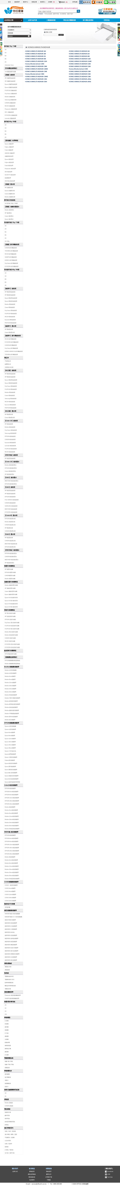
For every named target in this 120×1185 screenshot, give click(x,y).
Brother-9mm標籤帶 (10, 679)
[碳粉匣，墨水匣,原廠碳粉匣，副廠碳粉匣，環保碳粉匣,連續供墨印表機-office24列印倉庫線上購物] (14, 10)
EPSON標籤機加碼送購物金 (12, 660)
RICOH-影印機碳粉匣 (10, 254)
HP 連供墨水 (8, 213)
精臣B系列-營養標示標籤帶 (12, 954)
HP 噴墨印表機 (9, 569)
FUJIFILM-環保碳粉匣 (11, 313)
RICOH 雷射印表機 (10, 641)
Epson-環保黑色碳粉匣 (11, 298)
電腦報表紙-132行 (9, 979)
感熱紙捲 (7, 970)
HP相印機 (7, 907)
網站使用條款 (32, 1174)
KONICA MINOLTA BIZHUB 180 (35, 54)
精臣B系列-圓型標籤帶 (11, 944)
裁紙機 (6, 1036)
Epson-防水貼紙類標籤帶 (11, 779)
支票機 (6, 1039)
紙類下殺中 (70, 14)
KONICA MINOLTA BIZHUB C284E (36, 69)
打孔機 (6, 1055)
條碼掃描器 (8, 1045)
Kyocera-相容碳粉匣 (10, 442)
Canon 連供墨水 (9, 216)
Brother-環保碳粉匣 (10, 304)
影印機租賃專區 (88, 20)
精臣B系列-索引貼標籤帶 (11, 951)
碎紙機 (6, 1024)
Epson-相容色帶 (9, 159)
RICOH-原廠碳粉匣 (10, 106)
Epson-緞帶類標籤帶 (10, 754)
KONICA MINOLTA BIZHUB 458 (79, 56)
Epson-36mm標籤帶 (10, 748)
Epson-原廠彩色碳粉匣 (11, 87)
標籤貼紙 (7, 1067)
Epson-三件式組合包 (10, 751)
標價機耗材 (8, 1083)
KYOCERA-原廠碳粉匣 (11, 115)
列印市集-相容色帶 (10, 181)
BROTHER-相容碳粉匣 (11, 509)
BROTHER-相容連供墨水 (11, 481)
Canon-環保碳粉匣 (10, 307)
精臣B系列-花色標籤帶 (11, 935)
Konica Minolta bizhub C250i (34, 64)
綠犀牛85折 (56, 14)
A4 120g (7, 241)
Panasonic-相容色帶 (10, 168)
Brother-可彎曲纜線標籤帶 (12, 713)
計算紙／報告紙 (9, 1150)
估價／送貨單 (8, 1143)
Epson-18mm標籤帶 (10, 741)
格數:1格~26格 (9, 1061)
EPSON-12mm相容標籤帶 (12, 797)
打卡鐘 (6, 1033)
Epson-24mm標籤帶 (10, 745)
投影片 (6, 1086)
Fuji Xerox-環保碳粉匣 (11, 310)
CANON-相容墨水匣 (10, 525)
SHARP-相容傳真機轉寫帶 (12, 998)
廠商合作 (75, 8)
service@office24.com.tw (39, 1184)
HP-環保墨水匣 (9, 329)
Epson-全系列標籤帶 (10, 729)
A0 (5, 1093)
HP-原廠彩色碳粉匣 (10, 81)
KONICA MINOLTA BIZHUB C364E (36, 76)
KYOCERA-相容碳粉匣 (11, 512)
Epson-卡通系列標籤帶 (11, 757)
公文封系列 (8, 1140)
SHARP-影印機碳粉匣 (11, 257)
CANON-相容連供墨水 (11, 556)
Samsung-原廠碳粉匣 (10, 99)
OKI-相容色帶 (8, 171)
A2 (5, 1008)
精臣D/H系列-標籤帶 (10, 920)
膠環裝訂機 (8, 1048)
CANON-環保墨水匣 (10, 531)
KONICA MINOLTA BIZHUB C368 (80, 76)
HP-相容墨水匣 (9, 537)
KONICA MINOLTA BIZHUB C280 (36, 66)
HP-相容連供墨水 (9, 474)
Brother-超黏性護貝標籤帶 (12, 710)
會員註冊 (34, 2)
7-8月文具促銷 (48, 14)
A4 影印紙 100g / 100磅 (11, 203)
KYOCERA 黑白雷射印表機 (12, 644)
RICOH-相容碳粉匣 (10, 452)
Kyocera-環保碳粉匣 (10, 319)
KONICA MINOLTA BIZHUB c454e (80, 79)
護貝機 (6, 1027)
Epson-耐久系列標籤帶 (11, 772)
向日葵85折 (63, 14)
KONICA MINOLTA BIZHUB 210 (79, 54)
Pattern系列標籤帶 (10, 760)
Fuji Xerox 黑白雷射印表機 (12, 622)
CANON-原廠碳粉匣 (10, 103)
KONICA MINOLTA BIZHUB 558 (35, 59)
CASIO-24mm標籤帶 (10, 900)
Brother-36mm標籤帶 (10, 692)
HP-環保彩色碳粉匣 (10, 295)
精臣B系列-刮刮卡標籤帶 (11, 947)
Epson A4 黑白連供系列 (11, 600)
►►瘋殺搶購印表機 (10, 71)
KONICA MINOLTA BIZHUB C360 (80, 71)
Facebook (110, 1171)
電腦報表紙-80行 (9, 976)
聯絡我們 (48, 1171)
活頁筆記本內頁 (9, 367)
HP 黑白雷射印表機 (10, 613)
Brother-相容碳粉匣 (10, 427)
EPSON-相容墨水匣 (10, 518)
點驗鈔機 (7, 1042)
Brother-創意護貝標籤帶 (11, 701)
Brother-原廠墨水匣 (10, 197)
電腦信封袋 (8, 988)
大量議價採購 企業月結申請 (63, 8)
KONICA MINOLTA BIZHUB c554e (80, 81)
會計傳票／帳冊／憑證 (11, 1134)
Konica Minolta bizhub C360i (34, 74)
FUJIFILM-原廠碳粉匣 (11, 90)
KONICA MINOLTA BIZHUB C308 (36, 71)
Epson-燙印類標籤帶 (10, 766)
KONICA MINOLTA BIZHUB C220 (80, 59)
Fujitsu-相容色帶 (9, 162)
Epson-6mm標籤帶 (10, 732)
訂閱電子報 (48, 1177)
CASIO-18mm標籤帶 (10, 897)
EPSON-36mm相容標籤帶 (12, 854)
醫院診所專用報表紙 (10, 985)
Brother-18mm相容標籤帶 (12, 819)
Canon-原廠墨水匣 (10, 193)
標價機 (6, 1030)
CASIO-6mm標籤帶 (10, 888)
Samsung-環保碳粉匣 (10, 398)
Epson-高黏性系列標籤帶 (11, 776)
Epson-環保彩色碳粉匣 (11, 301)
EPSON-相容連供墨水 (11, 468)
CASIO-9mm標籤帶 (10, 891)
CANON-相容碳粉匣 (10, 439)
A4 (5, 49)
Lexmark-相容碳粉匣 (10, 445)
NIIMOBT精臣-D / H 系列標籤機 (13, 917)
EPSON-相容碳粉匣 (10, 436)
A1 (5, 1096)
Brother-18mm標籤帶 (10, 685)
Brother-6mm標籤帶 (10, 676)
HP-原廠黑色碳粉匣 (10, 78)
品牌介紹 (15, 1171)
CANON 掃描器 (9, 1106)
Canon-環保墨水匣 (10, 332)
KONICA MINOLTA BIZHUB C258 (80, 64)
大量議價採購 (51, 20)
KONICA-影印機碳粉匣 (11, 260)
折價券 (52, 2)
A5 (5, 62)
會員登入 (42, 2)
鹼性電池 (7, 1115)
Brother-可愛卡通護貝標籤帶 (12, 698)
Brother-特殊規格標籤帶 (11, 707)
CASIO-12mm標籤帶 (10, 894)
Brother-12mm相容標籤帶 (12, 816)
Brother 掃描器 (9, 1102)
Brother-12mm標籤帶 (10, 682)
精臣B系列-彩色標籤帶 (11, 923)
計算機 (6, 1020)
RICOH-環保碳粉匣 (10, 316)
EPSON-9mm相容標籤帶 (11, 794)
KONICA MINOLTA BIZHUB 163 (79, 51)
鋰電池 (6, 1124)
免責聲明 (31, 1180)
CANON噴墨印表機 (10, 575)
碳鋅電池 (7, 1118)
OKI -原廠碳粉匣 (9, 112)
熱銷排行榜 (8, 1112)
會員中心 (25, 2)
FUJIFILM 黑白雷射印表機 (12, 629)
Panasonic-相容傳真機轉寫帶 (13, 995)
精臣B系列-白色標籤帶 (11, 926)
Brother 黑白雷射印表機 (11, 632)
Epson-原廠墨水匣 (10, 190)
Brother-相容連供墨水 (10, 465)
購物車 (64, 2)
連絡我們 (17, 2)
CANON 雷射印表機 (10, 638)
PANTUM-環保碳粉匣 (10, 323)
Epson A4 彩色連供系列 (11, 597)
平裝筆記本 (8, 361)
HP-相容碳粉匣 (9, 424)
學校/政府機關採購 (69, 20)
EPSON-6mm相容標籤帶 (11, 791)
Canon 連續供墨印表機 (11, 591)
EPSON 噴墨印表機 (10, 572)
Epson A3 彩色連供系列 (11, 603)
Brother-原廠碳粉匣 (10, 96)
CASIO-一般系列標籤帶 (11, 885)
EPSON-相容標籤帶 (10, 788)
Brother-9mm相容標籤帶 (11, 813)
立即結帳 (74, 2)
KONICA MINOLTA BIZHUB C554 (36, 81)
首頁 (9, 2)
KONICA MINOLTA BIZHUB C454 (36, 79)
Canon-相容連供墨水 (10, 471)
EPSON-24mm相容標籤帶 (12, 804)
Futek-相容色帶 (9, 165)
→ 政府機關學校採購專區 (46, 8)
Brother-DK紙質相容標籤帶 (12, 828)
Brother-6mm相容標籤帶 (11, 810)
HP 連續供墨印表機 (10, 588)
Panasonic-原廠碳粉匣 (11, 109)
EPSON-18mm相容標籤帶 (12, 801)
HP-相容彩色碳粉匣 (10, 493)
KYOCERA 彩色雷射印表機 (12, 647)
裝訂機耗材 (8, 1077)
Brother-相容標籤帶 (10, 807)
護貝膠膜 (7, 1074)
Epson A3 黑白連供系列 (11, 607)
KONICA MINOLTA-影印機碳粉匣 (14, 351)
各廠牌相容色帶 (9, 156)
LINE (108, 1174)
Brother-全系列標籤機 (10, 670)
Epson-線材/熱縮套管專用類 (12, 782)
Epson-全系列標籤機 (10, 726)
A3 (5, 52)
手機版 (49, 1180)
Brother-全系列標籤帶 (10, 673)
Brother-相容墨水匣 (10, 521)
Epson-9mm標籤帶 (10, 735)
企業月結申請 (32, 20)
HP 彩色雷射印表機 (10, 616)
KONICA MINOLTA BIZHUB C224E (80, 61)
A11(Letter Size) (9, 65)
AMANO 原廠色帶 (10, 153)
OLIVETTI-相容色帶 (10, 175)
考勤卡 (6, 1080)
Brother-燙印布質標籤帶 (11, 716)
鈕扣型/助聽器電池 (10, 1121)
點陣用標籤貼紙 (9, 982)
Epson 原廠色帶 (9, 144)
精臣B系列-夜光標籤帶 (11, 960)
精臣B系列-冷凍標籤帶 (11, 957)
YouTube (110, 1177)
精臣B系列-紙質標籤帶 (11, 941)
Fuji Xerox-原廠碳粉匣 (11, 93)
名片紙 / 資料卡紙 (9, 1153)
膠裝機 (6, 1051)
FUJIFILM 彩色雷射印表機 (12, 625)
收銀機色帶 (8, 178)
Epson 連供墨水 (9, 219)
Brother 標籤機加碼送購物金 (12, 663)
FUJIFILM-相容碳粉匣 (11, 448)
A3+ (6, 1014)
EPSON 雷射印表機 (10, 619)
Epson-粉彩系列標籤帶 (11, 763)
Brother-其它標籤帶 (10, 719)
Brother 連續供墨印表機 (11, 585)
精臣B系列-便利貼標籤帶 (11, 938)
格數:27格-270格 (9, 1064)
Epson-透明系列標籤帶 (11, 769)
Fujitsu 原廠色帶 (9, 147)
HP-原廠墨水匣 (9, 187)
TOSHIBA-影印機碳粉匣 (11, 251)
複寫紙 (6, 1146)
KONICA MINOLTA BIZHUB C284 (80, 66)
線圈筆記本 (8, 364)
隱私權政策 (32, 1177)
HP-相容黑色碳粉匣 (10, 458)
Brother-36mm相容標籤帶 (12, 825)
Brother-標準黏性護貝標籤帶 (12, 704)
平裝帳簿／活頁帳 (10, 1137)
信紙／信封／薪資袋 (10, 1131)
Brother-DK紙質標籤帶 (11, 695)
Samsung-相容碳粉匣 (10, 433)
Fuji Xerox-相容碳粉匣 (11, 430)
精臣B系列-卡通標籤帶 (11, 929)
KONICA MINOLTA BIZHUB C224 (36, 61)
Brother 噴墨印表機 (10, 578)
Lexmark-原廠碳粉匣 (10, 118)
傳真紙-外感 (8, 966)
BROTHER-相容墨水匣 (11, 544)
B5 (5, 59)
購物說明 (31, 1171)
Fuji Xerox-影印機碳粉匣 (11, 263)
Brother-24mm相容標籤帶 (12, 822)
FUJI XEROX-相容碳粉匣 (12, 500)
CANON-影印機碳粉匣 (11, 248)
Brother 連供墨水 (9, 210)
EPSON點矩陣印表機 (10, 654)
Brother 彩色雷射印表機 (11, 635)
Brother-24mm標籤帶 (10, 688)
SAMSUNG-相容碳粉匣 (11, 506)
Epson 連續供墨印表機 (11, 594)
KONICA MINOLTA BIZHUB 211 (35, 56)
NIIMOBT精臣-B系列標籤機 (12, 913)
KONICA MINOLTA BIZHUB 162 (35, 51)
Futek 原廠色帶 (9, 150)
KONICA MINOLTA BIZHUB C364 (80, 74)
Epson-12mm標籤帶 (10, 738)
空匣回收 (107, 20)
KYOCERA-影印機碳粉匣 (11, 266)
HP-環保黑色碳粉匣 (10, 292)
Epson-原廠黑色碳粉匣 (11, 84)
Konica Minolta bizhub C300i (78, 69)
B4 (5, 55)
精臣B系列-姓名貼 (10, 932)
